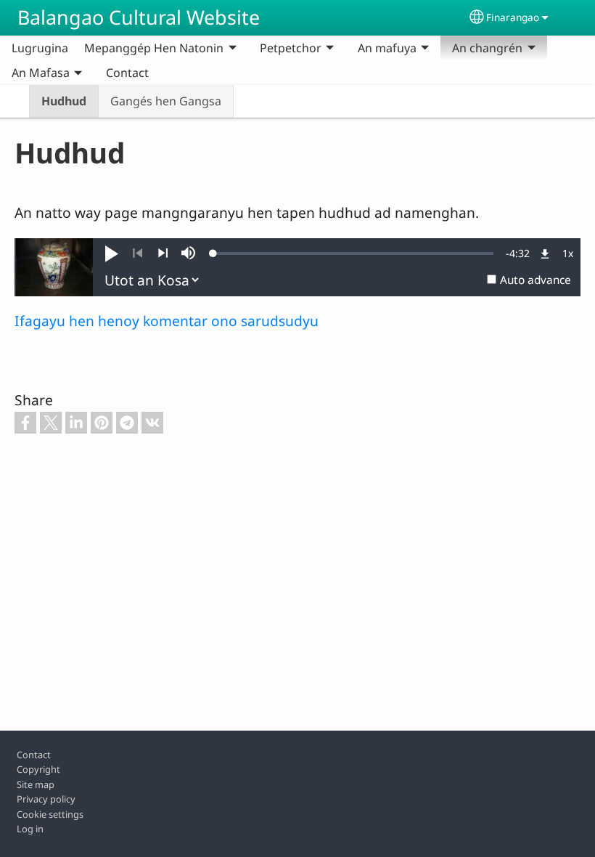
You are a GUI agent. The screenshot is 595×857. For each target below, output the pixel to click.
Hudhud (63, 101)
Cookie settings (50, 814)
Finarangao (512, 17)
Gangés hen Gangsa (165, 101)
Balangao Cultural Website (138, 17)
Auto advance (535, 280)
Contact (127, 73)
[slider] (353, 253)
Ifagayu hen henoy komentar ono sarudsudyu (167, 320)
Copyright (38, 769)
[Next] (163, 253)
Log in (30, 828)
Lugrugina (40, 48)
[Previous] (137, 253)
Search (176, 72)
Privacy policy (46, 798)
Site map (35, 784)
